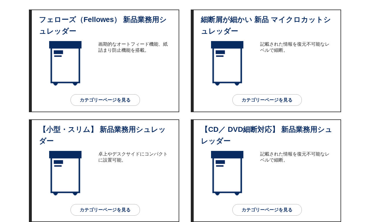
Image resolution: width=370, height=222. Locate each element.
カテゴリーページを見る (105, 99)
